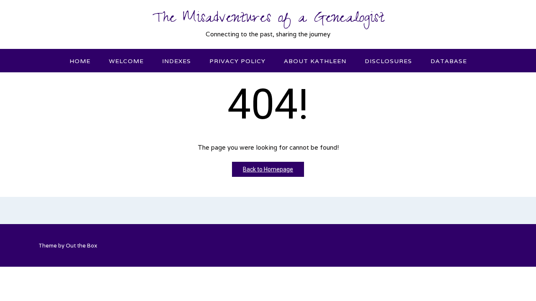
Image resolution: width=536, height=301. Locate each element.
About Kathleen (315, 61)
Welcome (126, 61)
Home (80, 61)
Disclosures (388, 61)
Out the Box (81, 245)
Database (448, 61)
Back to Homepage (268, 169)
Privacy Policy (237, 61)
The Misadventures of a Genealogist (268, 19)
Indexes (176, 61)
